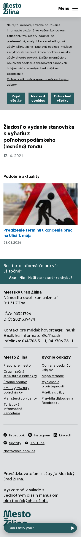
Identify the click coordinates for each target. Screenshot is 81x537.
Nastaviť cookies (38, 98)
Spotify (15, 443)
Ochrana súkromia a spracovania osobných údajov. (37, 82)
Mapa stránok (53, 376)
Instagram (42, 435)
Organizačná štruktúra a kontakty (20, 374)
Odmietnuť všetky (62, 98)
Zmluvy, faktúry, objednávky (16, 390)
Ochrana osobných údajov (57, 368)
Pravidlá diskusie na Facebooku (57, 401)
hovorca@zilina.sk (58, 330)
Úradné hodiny (15, 382)
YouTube (37, 443)
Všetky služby (53, 392)
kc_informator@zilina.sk (37, 335)
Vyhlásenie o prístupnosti (53, 384)
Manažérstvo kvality (20, 398)
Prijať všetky (16, 98)
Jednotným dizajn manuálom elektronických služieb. (30, 498)
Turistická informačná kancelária (12, 409)
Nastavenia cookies (19, 451)
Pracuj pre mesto (17, 365)
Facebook (17, 435)
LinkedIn (66, 435)
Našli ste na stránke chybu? (50, 277)
